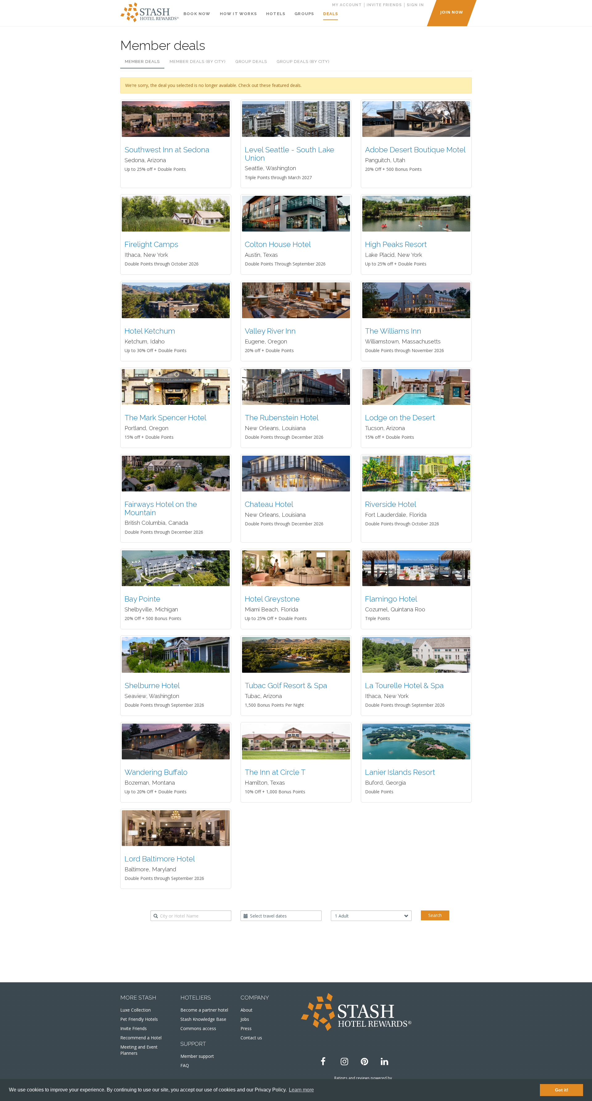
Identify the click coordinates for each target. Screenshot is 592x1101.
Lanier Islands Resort (400, 772)
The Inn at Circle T (275, 772)
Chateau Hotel (269, 504)
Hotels (275, 13)
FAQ (184, 1065)
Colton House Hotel (278, 244)
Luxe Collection (135, 1010)
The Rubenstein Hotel (282, 417)
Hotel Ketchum (150, 331)
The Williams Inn (393, 331)
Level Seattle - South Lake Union (289, 153)
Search (435, 915)
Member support (197, 1056)
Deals (330, 13)
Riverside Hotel (390, 504)
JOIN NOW (451, 12)
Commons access (198, 1028)
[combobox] (191, 915)
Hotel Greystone (272, 598)
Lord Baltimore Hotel (160, 858)
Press (246, 1028)
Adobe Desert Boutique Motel (415, 149)
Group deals (251, 61)
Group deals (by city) (303, 61)
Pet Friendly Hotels (139, 1019)
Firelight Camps (151, 244)
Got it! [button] (561, 1089)
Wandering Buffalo (156, 772)
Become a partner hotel (204, 1010)
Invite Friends (133, 1028)
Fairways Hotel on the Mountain (161, 508)
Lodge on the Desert (400, 417)
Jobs (244, 1019)
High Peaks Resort (396, 244)
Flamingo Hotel (391, 598)
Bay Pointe (142, 598)
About (246, 1010)
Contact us (251, 1038)
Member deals (142, 61)
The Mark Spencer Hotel (165, 417)
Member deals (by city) (198, 61)
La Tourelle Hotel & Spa (404, 685)
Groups (304, 13)
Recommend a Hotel (141, 1038)
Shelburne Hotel (152, 685)
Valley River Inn (270, 331)
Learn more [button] (301, 1089)
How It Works (238, 13)
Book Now (197, 13)
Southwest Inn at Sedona (167, 149)
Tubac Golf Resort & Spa (286, 685)
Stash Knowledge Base (203, 1019)
